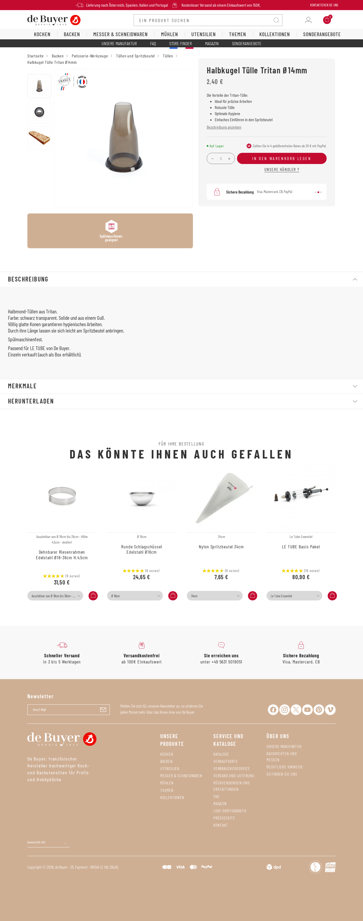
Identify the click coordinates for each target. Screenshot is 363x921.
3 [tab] (321, 192)
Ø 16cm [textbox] (115, 596)
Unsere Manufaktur (119, 43)
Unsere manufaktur (284, 746)
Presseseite (224, 817)
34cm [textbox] (194, 596)
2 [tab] (318, 192)
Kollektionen (172, 797)
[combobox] (55, 595)
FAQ (153, 43)
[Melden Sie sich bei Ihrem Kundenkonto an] (308, 20)
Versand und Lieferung (233, 775)
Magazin (212, 43)
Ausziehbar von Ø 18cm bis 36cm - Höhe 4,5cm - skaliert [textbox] (57, 596)
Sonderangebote (246, 43)
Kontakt (220, 824)
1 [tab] (315, 192)
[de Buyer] (54, 19)
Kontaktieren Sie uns (324, 5)
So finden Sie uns (282, 773)
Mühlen (167, 782)
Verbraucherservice (231, 768)
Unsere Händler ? (281, 169)
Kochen (166, 753)
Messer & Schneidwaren (181, 775)
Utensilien (169, 768)
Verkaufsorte (225, 761)
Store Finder (180, 43)
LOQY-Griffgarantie (230, 810)
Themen (167, 790)
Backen (166, 761)
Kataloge (221, 753)
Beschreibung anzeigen (224, 126)
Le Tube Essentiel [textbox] (281, 596)
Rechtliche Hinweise (285, 766)
